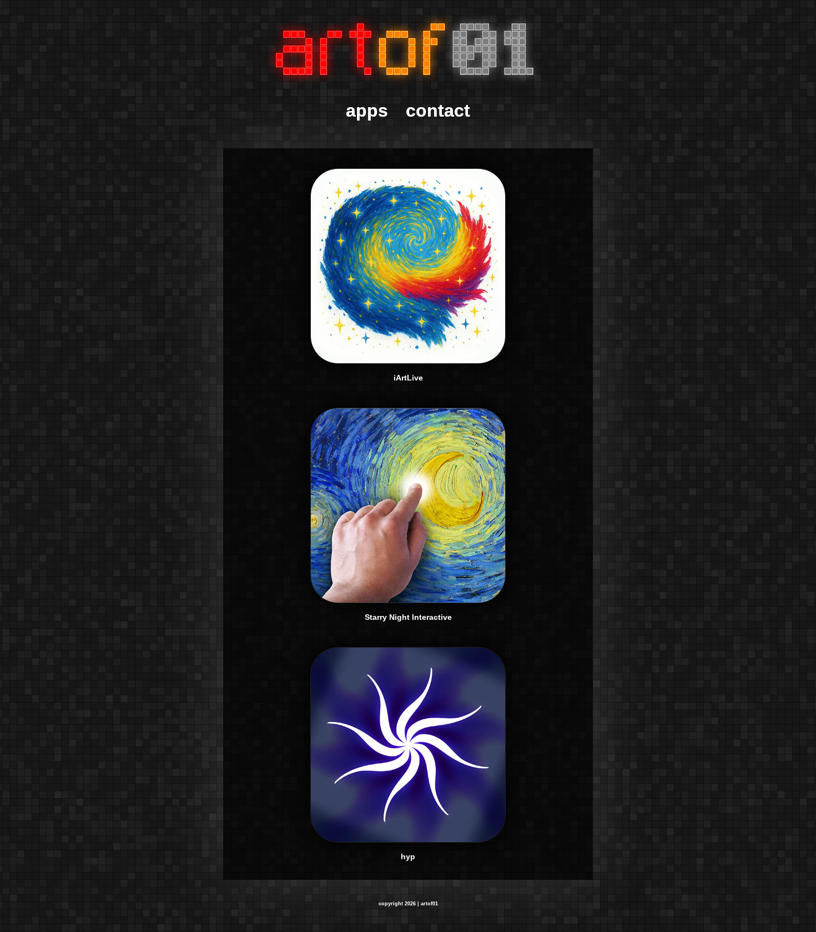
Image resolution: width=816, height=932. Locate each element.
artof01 (429, 903)
